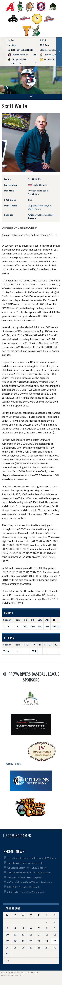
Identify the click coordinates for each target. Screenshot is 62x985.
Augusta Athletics (37, 205)
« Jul (7, 960)
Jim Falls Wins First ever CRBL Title (25, 862)
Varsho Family (13, 763)
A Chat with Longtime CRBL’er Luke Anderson (30, 882)
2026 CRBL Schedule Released (23, 887)
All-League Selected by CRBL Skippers (27, 867)
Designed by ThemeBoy (12, 975)
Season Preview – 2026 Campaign (24, 877)
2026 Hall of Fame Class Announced (25, 891)
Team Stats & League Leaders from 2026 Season (32, 858)
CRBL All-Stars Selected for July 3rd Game (29, 872)
